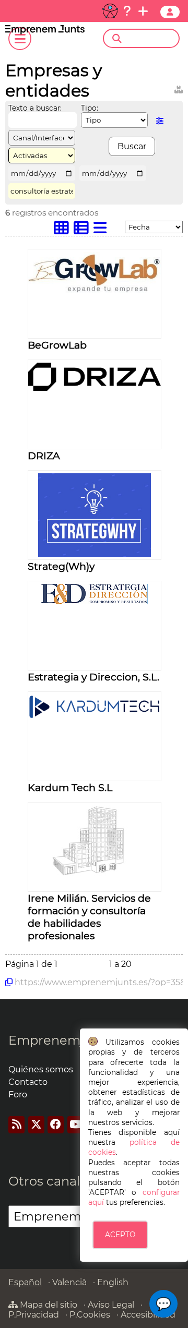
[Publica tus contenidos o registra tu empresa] (143, 11)
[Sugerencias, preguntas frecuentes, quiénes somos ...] (127, 11)
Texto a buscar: (35, 108)
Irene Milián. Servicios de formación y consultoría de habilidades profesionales (89, 917)
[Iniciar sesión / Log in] (170, 12)
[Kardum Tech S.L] (94, 716)
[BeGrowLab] (94, 290)
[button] (163, 1304)
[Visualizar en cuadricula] (64, 230)
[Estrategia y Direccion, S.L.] (94, 601)
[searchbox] (150, 38)
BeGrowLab (57, 345)
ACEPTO (120, 1234)
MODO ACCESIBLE (110, 11)
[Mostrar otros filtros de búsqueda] (160, 121)
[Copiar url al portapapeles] (9, 982)
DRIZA (44, 455)
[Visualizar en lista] (102, 230)
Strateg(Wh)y (61, 566)
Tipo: (89, 108)
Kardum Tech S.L (70, 787)
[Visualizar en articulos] (83, 230)
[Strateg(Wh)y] (94, 554)
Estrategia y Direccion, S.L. (93, 677)
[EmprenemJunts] (45, 32)
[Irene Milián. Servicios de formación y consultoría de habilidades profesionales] (94, 874)
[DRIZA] (94, 388)
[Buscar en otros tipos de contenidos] (178, 87)
